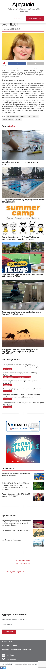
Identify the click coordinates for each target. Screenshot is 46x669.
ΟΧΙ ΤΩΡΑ (18, 18)
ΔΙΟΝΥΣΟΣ (7, 369)
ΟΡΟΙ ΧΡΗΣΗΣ (7, 641)
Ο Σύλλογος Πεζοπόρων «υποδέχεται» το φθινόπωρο (22, 389)
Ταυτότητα (10, 655)
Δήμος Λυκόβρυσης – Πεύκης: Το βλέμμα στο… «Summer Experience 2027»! (20, 238)
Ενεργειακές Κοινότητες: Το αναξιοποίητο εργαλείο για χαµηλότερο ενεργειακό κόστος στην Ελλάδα (16, 523)
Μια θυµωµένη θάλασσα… (11, 540)
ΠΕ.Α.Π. (18, 119)
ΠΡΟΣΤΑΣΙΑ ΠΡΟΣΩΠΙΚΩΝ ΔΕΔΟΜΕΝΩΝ (17, 650)
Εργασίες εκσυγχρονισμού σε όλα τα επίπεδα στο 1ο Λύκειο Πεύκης (22, 276)
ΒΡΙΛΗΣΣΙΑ (7, 407)
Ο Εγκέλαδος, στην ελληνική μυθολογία (16, 530)
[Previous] (21, 413)
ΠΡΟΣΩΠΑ (7, 399)
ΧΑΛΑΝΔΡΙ (7, 385)
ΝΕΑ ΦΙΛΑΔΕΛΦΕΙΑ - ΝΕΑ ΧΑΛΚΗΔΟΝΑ (17, 377)
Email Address (7, 624)
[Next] (25, 413)
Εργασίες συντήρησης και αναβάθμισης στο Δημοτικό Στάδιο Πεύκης (22, 313)
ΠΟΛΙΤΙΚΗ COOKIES (9, 645)
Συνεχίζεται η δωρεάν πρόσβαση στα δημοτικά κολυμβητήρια (23, 201)
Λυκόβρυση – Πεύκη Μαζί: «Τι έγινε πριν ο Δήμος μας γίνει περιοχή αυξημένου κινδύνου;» (21, 351)
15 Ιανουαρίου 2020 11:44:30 (11, 29)
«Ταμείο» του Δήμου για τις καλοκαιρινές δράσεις (20, 163)
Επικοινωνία (11, 659)
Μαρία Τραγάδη (8, 119)
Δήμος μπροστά (33, 116)
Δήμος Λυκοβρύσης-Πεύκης (16, 116)
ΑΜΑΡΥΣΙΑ (9, 664)
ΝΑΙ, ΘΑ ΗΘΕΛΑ (35, 18)
